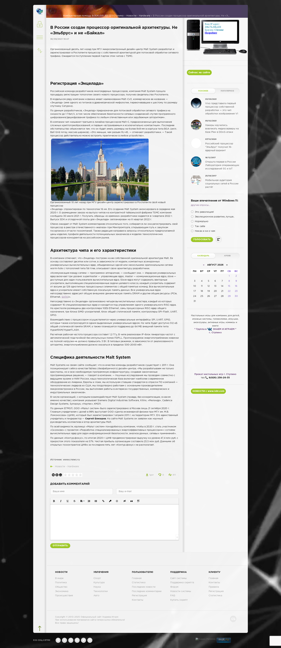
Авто (96, 596)
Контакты (137, 600)
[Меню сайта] (39, 37)
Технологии (101, 591)
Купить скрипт (179, 600)
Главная (136, 578)
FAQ (172, 596)
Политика (61, 583)
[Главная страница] (39, 11)
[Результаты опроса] (218, 239)
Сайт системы (178, 578)
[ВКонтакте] (53, 474)
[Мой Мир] (60, 474)
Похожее (203, 91)
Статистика (138, 583)
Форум (174, 587)
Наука (97, 587)
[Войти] (39, 24)
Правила (214, 587)
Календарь (203, 256)
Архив (227, 256)
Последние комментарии (147, 591)
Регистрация (139, 596)
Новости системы (180, 591)
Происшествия (64, 596)
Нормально (201, 221)
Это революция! (204, 212)
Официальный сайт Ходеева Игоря (99, 617)
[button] (54, 501)
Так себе (199, 226)
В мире (59, 578)
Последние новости (143, 587)
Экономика (61, 591)
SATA (65, 297)
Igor (151, 475)
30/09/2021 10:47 (59, 39)
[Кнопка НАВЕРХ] (39, 628)
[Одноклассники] (56, 474)
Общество (61, 587)
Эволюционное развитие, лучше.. (214, 217)
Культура (99, 583)
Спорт (97, 578)
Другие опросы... (200, 205)
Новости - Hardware (67, 467)
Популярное (227, 91)
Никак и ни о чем (204, 231)
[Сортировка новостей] (39, 50)
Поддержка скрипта (182, 583)
